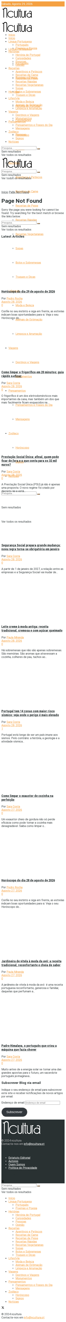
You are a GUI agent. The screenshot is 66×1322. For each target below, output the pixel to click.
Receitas (14, 68)
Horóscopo (22, 135)
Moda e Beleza (24, 305)
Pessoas (20, 61)
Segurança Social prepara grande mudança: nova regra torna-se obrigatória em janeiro (31, 547)
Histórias (13, 91)
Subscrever (14, 1112)
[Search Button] (38, 494)
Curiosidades (23, 58)
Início (11, 35)
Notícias (13, 141)
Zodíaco (13, 131)
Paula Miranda (15, 637)
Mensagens (22, 128)
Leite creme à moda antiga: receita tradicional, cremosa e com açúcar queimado (31, 628)
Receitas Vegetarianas (29, 234)
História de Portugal (27, 55)
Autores (13, 1161)
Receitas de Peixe (26, 205)
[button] (32, 264)
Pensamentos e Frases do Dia (33, 405)
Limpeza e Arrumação (28, 108)
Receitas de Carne (26, 75)
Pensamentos (17, 390)
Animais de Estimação (28, 319)
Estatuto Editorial (19, 1157)
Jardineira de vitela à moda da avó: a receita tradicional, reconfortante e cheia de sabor (31, 963)
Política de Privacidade (22, 1167)
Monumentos (23, 376)
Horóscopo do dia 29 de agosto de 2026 (28, 291)
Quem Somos (16, 1164)
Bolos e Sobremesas (28, 91)
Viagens (13, 111)
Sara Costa (13, 383)
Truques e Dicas (25, 95)
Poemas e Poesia (26, 48)
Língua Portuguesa (20, 41)
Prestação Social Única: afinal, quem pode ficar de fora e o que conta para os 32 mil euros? (30, 461)
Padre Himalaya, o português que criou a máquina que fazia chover (29, 1048)
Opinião (19, 65)
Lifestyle (14, 98)
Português (22, 45)
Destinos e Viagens (27, 115)
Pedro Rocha (15, 298)
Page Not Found (19, 192)
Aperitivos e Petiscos (28, 71)
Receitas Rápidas (26, 220)
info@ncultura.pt (34, 1144)
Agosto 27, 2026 (11, 810)
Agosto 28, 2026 (11, 301)
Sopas (19, 88)
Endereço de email (13, 1102)
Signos (19, 138)
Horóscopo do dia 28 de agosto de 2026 (28, 880)
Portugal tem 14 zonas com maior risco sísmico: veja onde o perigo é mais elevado (30, 713)
